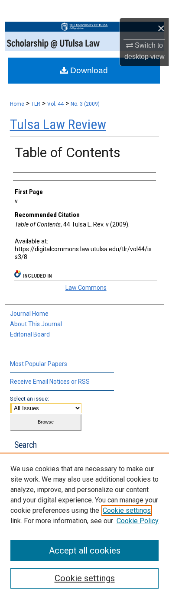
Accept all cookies (84, 550)
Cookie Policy (138, 521)
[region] (84, 526)
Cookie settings (127, 510)
